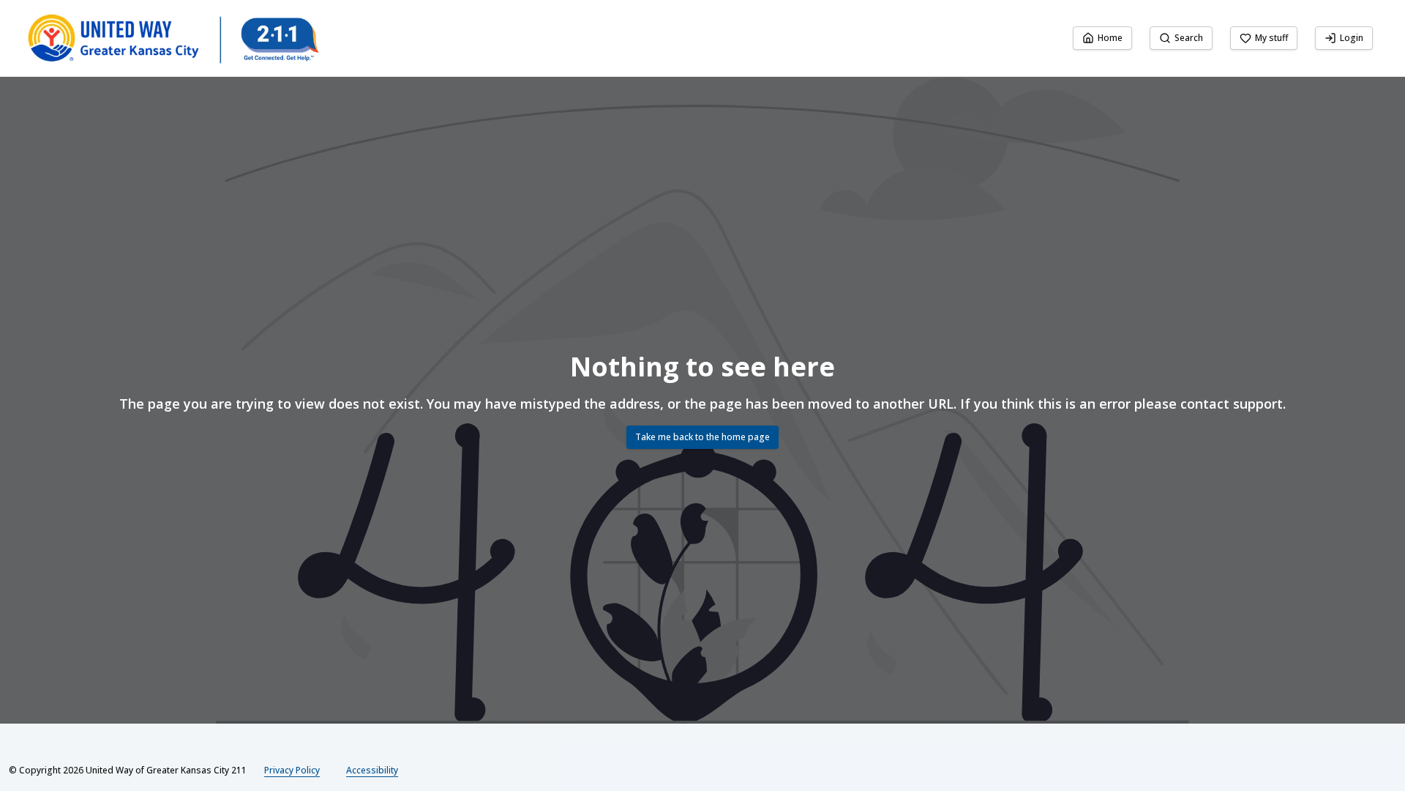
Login (1351, 37)
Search (1188, 37)
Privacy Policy (292, 770)
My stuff (1271, 37)
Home (1110, 37)
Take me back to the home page (702, 437)
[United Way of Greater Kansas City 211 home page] (172, 38)
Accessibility (372, 770)
